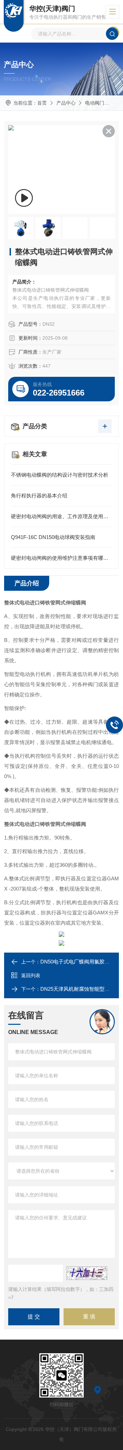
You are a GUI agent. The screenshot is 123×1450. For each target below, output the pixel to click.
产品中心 (66, 103)
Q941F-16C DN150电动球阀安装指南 (53, 537)
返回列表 (30, 975)
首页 (42, 103)
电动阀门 (94, 103)
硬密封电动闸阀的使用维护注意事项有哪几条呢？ (61, 558)
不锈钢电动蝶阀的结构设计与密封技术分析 (59, 475)
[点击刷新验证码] (86, 1273)
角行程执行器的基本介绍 (39, 495)
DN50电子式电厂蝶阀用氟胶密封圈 (80, 962)
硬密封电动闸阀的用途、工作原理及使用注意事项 (61, 516)
